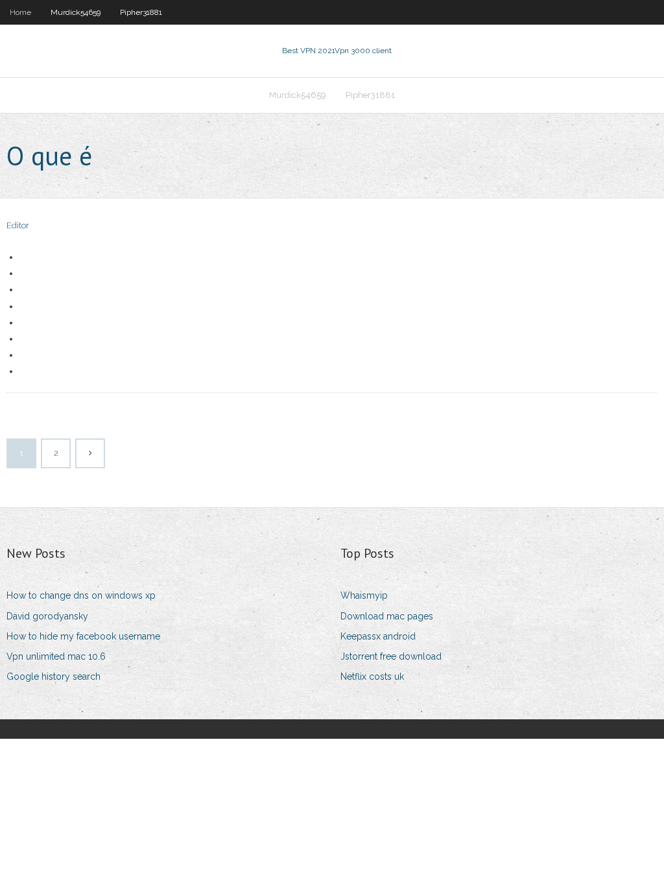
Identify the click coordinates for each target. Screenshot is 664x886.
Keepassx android (378, 636)
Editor (17, 225)
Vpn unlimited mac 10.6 (56, 656)
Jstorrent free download (391, 656)
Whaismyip (364, 595)
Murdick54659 (76, 12)
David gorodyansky (47, 616)
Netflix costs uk (372, 676)
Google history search (53, 676)
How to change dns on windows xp (81, 595)
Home (20, 12)
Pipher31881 (141, 12)
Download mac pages (386, 616)
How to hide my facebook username (83, 636)
